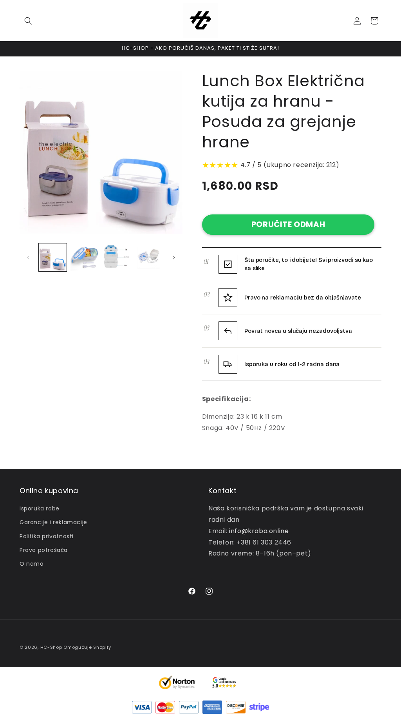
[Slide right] (173, 257)
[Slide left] (28, 257)
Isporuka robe (40, 508)
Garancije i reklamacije (53, 522)
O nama (32, 564)
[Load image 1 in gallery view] (53, 257)
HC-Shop (51, 647)
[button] (28, 20)
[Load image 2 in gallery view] (84, 257)
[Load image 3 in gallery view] (116, 257)
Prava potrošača (44, 550)
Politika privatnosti (47, 536)
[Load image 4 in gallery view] (148, 257)
